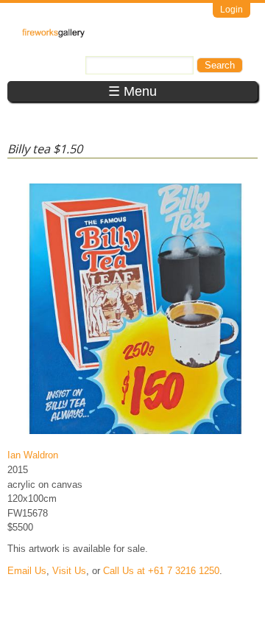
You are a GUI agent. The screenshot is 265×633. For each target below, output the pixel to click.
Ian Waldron (32, 455)
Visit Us (69, 570)
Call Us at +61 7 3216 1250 (161, 570)
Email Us (26, 570)
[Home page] (53, 34)
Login (231, 9)
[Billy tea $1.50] (135, 433)
